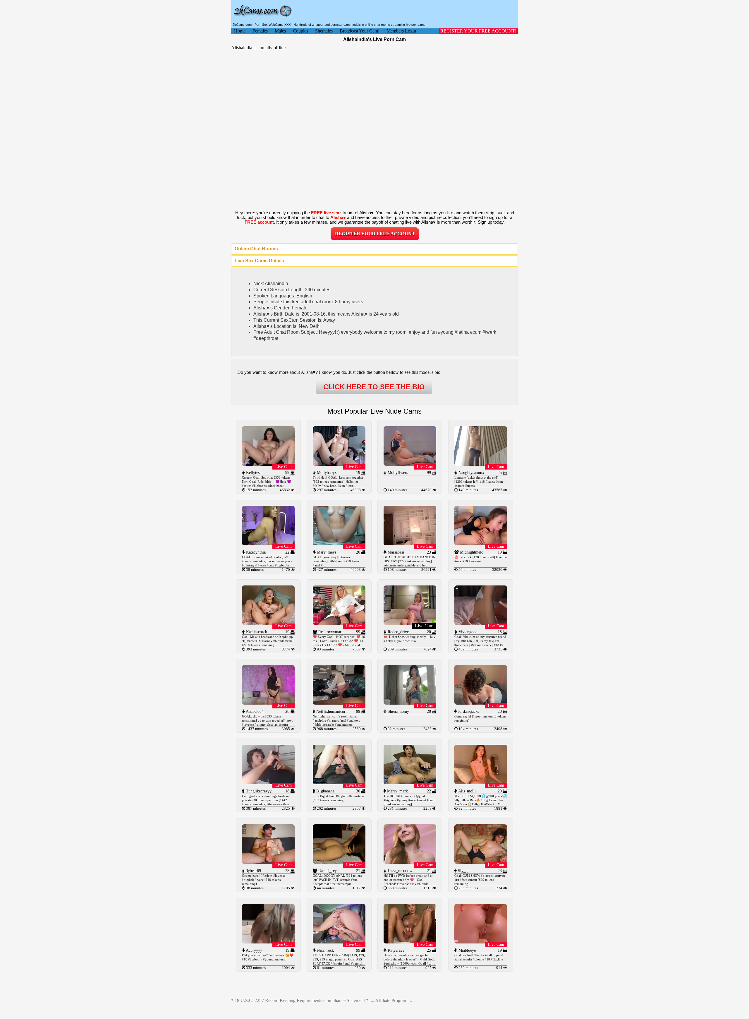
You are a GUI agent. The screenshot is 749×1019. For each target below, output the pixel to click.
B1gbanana (324, 791)
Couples (300, 30)
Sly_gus (464, 871)
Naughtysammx (470, 472)
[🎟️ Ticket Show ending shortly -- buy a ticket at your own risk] (410, 623)
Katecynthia (255, 552)
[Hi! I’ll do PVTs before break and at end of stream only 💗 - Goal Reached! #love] (410, 862)
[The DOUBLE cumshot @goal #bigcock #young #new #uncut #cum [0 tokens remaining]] (410, 782)
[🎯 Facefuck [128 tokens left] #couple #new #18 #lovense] (480, 543)
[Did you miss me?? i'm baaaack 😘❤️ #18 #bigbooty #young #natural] (268, 941)
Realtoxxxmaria (330, 632)
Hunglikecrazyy (258, 791)
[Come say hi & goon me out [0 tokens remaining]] (480, 703)
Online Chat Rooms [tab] (256, 248)
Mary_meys (326, 552)
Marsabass (395, 552)
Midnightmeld (471, 552)
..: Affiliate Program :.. (391, 1000)
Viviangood (467, 632)
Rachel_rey (327, 871)
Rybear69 (252, 871)
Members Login (401, 30)
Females (260, 30)
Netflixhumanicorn (331, 711)
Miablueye (466, 950)
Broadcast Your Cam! (359, 30)
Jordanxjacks (468, 711)
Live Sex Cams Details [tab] (259, 260)
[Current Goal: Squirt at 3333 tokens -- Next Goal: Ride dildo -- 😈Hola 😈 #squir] (268, 464)
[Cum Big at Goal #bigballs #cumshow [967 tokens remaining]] (339, 782)
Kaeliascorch (256, 632)
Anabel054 (254, 711)
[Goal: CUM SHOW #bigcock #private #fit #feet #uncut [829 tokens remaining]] (480, 862)
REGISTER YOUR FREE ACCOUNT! (478, 30)
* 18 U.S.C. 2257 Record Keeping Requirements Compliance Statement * (299, 1000)
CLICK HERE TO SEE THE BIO (374, 387)
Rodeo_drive (397, 632)
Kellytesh (253, 472)
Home (239, 30)
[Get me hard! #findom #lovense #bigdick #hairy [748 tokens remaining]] (268, 862)
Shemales (324, 30)
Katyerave (395, 950)
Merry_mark (397, 791)
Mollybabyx (326, 472)
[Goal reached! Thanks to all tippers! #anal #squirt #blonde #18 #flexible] (480, 941)
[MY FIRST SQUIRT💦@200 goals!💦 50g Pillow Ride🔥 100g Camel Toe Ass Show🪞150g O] (480, 782)
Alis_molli (466, 791)
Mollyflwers (397, 472)
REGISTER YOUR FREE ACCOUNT (375, 234)
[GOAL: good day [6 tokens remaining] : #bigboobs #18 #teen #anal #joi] (339, 543)
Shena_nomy (397, 711)
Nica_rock (325, 950)
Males (280, 30)
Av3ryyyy (253, 950)
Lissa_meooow (399, 871)
